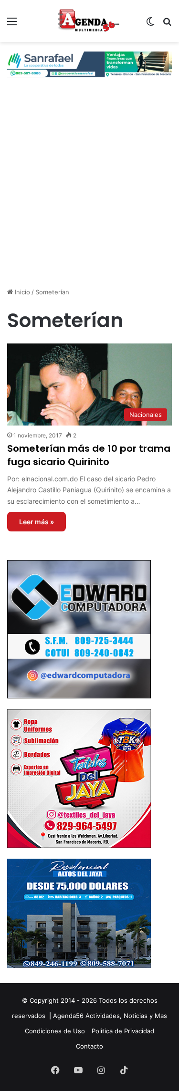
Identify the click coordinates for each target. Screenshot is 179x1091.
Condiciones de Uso (55, 1031)
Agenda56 (68, 1015)
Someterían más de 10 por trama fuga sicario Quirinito (88, 455)
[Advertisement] (89, 190)
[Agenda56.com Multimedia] (89, 21)
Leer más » (36, 522)
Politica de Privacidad (123, 1031)
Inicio (21, 292)
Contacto (89, 1046)
